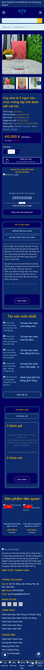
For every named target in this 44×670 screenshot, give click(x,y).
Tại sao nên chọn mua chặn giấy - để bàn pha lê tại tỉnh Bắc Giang (30, 365)
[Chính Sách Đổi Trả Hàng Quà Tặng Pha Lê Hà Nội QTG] (10, 381)
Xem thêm (22, 301)
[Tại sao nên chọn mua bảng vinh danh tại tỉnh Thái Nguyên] (10, 326)
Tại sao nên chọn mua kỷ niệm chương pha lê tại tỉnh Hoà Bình (29, 338)
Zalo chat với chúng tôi (22, 212)
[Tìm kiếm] (39, 20)
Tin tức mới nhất (22, 316)
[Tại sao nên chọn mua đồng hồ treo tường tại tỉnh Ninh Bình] (10, 354)
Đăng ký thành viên (10, 646)
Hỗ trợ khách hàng (10, 649)
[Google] (21, 604)
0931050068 (22, 198)
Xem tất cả (22, 394)
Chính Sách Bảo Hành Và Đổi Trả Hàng (19, 618)
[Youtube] (15, 604)
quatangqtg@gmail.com (19, 594)
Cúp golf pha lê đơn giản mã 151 (12, 525)
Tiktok (34, 126)
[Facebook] (9, 604)
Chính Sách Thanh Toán (12, 621)
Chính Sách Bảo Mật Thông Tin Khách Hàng (21, 614)
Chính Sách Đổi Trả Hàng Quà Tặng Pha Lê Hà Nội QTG (30, 379)
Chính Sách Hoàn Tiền (11, 628)
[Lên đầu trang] (38, 647)
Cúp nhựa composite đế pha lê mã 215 (32, 525)
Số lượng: (7, 147)
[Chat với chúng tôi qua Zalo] (37, 663)
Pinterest (18, 126)
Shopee (6, 129)
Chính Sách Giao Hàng (12, 625)
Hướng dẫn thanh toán (12, 642)
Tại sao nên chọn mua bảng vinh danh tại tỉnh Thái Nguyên (29, 325)
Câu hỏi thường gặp (11, 653)
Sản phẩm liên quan (22, 498)
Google (14, 129)
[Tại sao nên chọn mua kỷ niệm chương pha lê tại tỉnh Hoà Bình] (10, 340)
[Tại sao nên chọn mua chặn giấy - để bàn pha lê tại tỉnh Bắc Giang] (10, 367)
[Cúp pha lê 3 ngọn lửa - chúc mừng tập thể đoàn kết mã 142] (22, 54)
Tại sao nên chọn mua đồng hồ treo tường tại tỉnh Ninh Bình (29, 352)
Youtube (26, 126)
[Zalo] (4, 604)
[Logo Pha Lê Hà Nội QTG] (22, 12)
